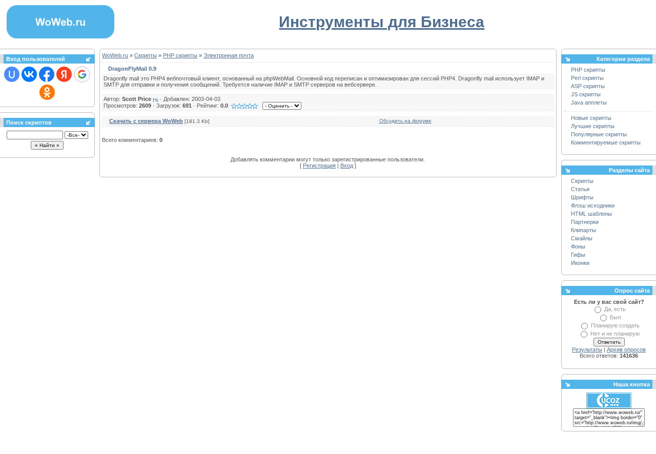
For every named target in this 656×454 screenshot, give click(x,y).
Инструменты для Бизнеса (381, 21)
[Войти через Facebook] (46, 74)
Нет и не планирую (615, 334)
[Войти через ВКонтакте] (29, 74)
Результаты (587, 349)
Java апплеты (589, 102)
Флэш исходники (592, 205)
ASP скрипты (588, 86)
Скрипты (145, 55)
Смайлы (581, 238)
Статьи (580, 189)
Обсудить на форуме (405, 120)
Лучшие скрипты (592, 126)
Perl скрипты (587, 78)
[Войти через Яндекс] (64, 74)
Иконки (580, 263)
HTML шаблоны (591, 214)
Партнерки (585, 222)
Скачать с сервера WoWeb (146, 121)
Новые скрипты (591, 118)
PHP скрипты (180, 55)
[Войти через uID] (11, 74)
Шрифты (582, 197)
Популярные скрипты (599, 134)
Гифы (578, 255)
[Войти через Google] (82, 74)
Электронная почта (228, 55)
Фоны (578, 246)
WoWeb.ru (115, 55)
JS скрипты (586, 94)
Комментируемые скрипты (606, 142)
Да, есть (615, 309)
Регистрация (319, 165)
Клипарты (583, 230)
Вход (346, 165)
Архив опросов (626, 349)
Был (615, 317)
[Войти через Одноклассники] (47, 92)
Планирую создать (615, 325)
